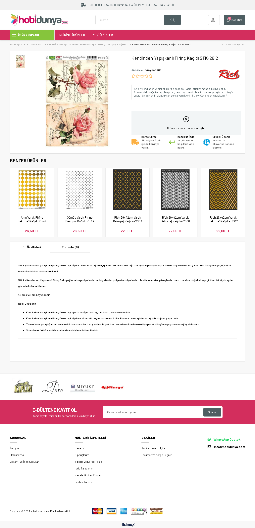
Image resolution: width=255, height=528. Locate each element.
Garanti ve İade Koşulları (24, 461)
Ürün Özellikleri (30, 247)
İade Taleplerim (84, 468)
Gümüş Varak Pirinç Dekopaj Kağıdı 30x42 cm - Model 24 (79, 219)
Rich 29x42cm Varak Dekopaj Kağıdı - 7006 (175, 219)
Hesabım (80, 448)
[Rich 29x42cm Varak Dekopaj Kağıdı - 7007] (223, 189)
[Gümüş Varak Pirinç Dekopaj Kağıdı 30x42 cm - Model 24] (79, 189)
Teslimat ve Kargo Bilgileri (156, 455)
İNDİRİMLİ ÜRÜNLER (72, 35)
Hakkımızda (17, 455)
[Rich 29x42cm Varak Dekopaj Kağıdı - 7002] (127, 189)
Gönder (212, 412)
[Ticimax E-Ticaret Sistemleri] (128, 525)
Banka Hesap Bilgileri (154, 448)
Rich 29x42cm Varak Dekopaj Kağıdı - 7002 (127, 219)
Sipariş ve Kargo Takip (88, 461)
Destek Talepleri (84, 482)
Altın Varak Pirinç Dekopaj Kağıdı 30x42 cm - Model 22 (32, 219)
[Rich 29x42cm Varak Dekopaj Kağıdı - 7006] (175, 189)
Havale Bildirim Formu (88, 475)
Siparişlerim (82, 455)
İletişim (14, 448)
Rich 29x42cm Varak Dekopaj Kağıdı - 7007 (223, 219)
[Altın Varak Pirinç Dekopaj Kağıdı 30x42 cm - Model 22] (32, 189)
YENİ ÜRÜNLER (103, 35)
